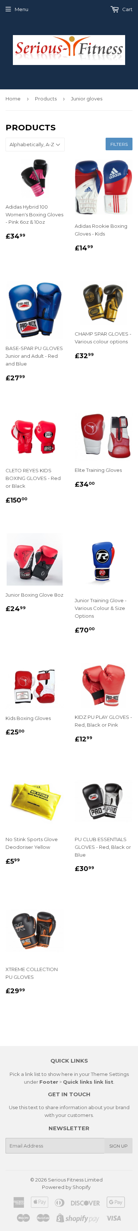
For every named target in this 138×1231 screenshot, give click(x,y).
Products (46, 99)
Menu (21, 9)
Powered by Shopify (66, 1187)
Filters (119, 144)
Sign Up (118, 1146)
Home (13, 99)
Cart (126, 9)
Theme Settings (110, 1074)
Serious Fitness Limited (75, 1180)
